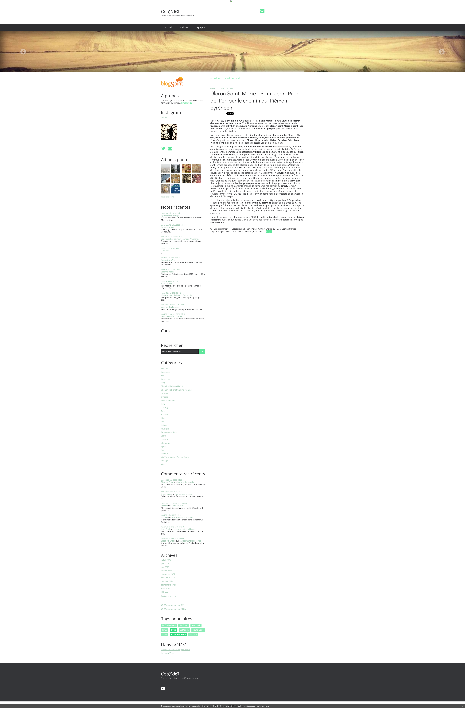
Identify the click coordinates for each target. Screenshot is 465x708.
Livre (163, 422)
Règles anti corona (183, 494)
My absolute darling (186, 482)
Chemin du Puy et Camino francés (176, 390)
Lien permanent (220, 229)
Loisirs (164, 425)
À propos (201, 27)
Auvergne (165, 379)
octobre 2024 (167, 581)
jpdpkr (164, 117)
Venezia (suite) (178, 505)
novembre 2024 (168, 578)
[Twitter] (163, 148)
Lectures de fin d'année (171, 316)
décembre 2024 (168, 574)
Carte (166, 331)
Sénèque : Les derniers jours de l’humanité (180, 239)
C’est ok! (165, 250)
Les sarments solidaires (184, 529)
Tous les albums (167, 197)
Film (163, 404)
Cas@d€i (170, 11)
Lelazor (164, 505)
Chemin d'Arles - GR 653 (172, 386)
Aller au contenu (8, 5)
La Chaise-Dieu (178, 634)
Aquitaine (165, 372)
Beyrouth (195, 625)
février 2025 (166, 571)
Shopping (165, 443)
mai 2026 (165, 567)
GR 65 (164, 634)
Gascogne (165, 407)
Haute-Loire (198, 630)
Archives (184, 27)
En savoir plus (264, 706)
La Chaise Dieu (169, 625)
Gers (163, 411)
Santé (163, 436)
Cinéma (164, 393)
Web (163, 464)
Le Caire (193, 634)
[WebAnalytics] (232, 1)
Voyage (164, 461)
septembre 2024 (168, 585)
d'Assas (164, 397)
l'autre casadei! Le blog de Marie (175, 649)
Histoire (164, 414)
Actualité (165, 368)
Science (164, 439)
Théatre (164, 453)
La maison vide (167, 227)
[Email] (262, 10)
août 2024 (165, 588)
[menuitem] (168, 27)
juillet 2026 (166, 560)
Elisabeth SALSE (168, 540)
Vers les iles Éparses (170, 307)
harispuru (257, 231)
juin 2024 (165, 592)
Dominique (166, 494)
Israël (164, 630)
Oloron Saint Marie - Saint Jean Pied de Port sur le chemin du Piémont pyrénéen (254, 100)
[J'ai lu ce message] (463, 706)
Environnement (168, 400)
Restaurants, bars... (169, 432)
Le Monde (184, 630)
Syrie (163, 450)
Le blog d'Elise (167, 653)
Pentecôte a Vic (168, 260)
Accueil (168, 27)
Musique (165, 429)
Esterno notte (167, 271)
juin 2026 (165, 563)
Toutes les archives (168, 596)
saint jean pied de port (226, 231)
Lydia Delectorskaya (170, 215)
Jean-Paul (165, 529)
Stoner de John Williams (182, 517)
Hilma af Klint (167, 283)
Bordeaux (183, 625)
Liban (163, 418)
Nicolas (164, 517)
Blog (163, 383)
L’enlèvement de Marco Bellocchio (176, 295)
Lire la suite (186, 103)
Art (162, 376)
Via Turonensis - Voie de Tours (175, 457)
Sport (163, 446)
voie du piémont (245, 231)
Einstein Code (167, 482)
